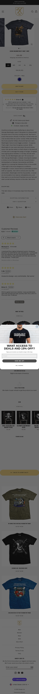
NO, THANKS (19, 365)
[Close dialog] (37, 326)
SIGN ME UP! (19, 361)
